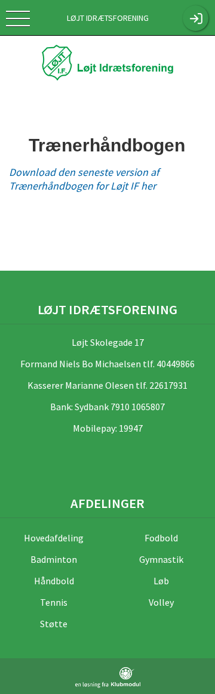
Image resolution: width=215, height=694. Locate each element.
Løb (161, 581)
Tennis (53, 602)
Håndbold (54, 581)
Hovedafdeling (54, 538)
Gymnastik (161, 559)
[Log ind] (195, 18)
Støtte (53, 624)
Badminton (53, 559)
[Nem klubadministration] (107, 677)
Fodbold (161, 538)
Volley (161, 602)
